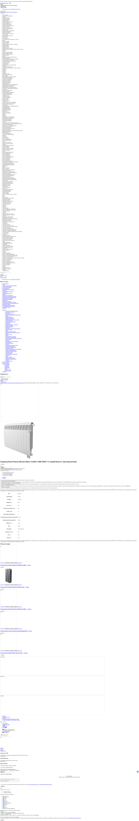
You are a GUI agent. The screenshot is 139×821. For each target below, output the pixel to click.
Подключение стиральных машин (12, 341)
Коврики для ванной (9, 326)
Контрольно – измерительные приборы (13, 328)
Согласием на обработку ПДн (33, 784)
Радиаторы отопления (7, 382)
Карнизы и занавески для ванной (12, 324)
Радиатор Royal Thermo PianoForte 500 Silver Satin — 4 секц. (14, 587)
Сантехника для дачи (9, 348)
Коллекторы (8, 327)
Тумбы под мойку (9, 357)
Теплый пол (8, 355)
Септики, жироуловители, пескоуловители (13, 349)
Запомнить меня (5, 378)
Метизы (7, 333)
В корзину (2, 467)
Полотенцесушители (9, 343)
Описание (4, 477)
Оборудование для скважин (11, 336)
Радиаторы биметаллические (17, 382)
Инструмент (8, 322)
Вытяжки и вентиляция (10, 317)
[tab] (71, 477)
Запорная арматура (9, 320)
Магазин (4, 716)
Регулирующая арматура (10, 346)
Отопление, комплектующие (11, 337)
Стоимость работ (8, 369)
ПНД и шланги (8, 339)
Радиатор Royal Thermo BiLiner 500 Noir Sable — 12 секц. (14, 653)
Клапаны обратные (9, 325)
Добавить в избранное (8, 468)
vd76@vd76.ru (6, 732)
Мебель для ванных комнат (11, 331)
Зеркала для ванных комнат (11, 321)
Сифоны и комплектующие (11, 350)
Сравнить (2, 468)
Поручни (7, 344)
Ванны (7, 315)
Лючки (7, 330)
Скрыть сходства (7, 791)
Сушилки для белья (9, 352)
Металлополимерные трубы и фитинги (13, 332)
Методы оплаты (8, 370)
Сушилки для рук (9, 353)
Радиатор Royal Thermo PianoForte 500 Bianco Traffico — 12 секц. (15, 609)
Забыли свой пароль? (4, 379)
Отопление (7, 365)
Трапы (7, 356)
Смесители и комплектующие (11, 351)
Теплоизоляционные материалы (11, 354)
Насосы (7, 335)
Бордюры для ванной (9, 313)
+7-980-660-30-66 (4, 3)
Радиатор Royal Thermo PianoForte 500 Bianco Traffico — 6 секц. (15, 565)
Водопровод (7, 364)
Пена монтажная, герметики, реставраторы (14, 338)
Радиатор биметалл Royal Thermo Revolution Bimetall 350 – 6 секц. (16, 631)
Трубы (6, 368)
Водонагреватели (9, 316)
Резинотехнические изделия (11, 347)
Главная (1, 382)
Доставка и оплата (6, 717)
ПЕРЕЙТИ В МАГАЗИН (15, 9)
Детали (4, 478)
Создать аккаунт (3, 381)
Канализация (8, 323)
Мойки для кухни (9, 334)
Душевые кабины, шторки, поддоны (12, 319)
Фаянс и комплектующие (10, 358)
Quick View (2, 562)
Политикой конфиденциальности (46, 784)
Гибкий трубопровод (9, 318)
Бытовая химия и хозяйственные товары (13, 314)
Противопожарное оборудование (12, 345)
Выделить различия (7, 792)
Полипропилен (8, 342)
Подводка (7, 340)
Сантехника (7, 366)
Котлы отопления (9, 329)
